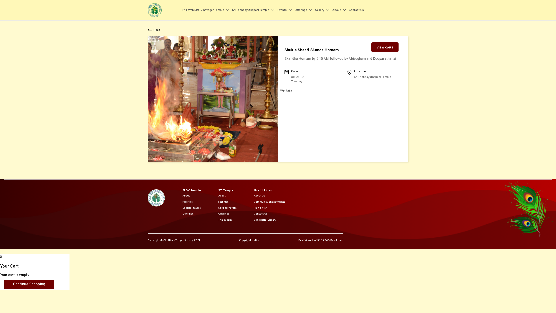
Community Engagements (269, 202)
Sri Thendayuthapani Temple (250, 10)
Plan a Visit (260, 208)
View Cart (385, 48)
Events (282, 10)
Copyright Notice (249, 240)
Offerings (301, 10)
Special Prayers (191, 208)
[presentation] (226, 10)
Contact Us (356, 10)
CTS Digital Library (265, 220)
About (336, 10)
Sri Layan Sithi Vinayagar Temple (203, 10)
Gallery (319, 10)
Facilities (187, 202)
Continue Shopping (29, 284)
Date (294, 71)
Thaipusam (225, 220)
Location (360, 71)
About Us (259, 196)
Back (156, 30)
